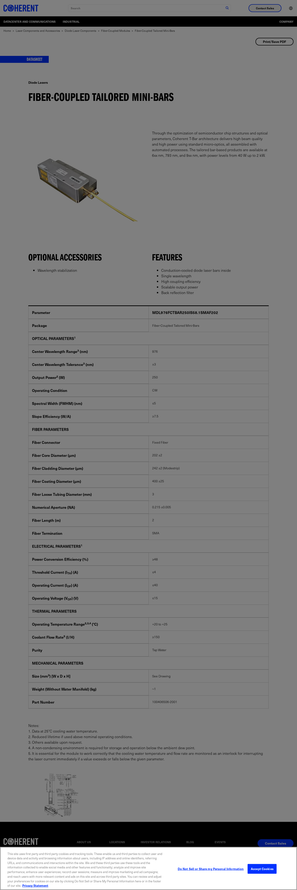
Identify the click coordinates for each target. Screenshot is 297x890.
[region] (148, 868)
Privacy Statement (35, 885)
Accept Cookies (262, 869)
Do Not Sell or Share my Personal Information (211, 869)
